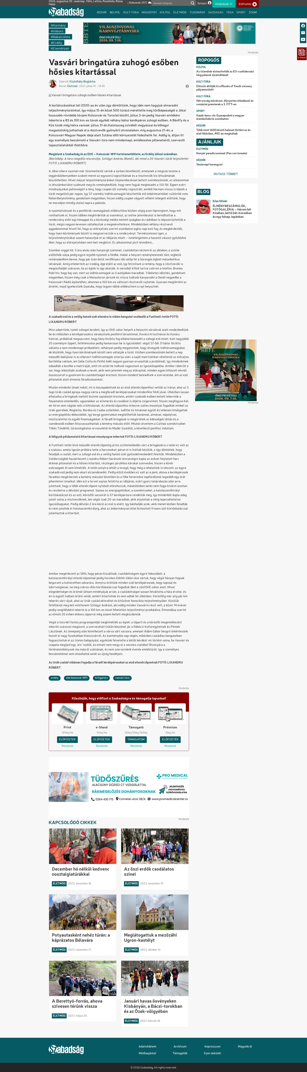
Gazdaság (215, 12)
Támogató (136, 727)
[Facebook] (303, 26)
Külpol (165, 12)
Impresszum (212, 1046)
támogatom (136, 739)
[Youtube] (303, 39)
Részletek (67, 746)
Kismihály (76, 81)
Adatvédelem (147, 1046)
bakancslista (61, 37)
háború (58, 31)
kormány (59, 25)
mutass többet (226, 174)
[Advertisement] (119, 544)
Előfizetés (245, 4)
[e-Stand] (302, 53)
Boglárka (89, 81)
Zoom (253, 12)
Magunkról (245, 1046)
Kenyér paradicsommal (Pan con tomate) (221, 153)
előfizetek (67, 739)
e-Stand (102, 727)
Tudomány (197, 12)
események (61, 48)
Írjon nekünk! (212, 1053)
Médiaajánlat (147, 1053)
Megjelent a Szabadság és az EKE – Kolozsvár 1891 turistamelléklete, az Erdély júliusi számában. (113, 154)
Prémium (170, 727)
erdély (57, 42)
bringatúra (101, 678)
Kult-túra (131, 12)
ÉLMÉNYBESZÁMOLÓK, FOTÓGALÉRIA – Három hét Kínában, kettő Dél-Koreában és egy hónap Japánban (232, 211)
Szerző (63, 81)
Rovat (62, 86)
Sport (241, 12)
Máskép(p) (149, 12)
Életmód (180, 12)
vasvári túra (122, 678)
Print (67, 727)
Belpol (115, 12)
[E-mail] (303, 32)
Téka (229, 12)
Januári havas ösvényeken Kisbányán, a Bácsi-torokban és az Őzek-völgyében (153, 1006)
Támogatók (180, 1053)
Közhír (102, 12)
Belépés (202, 3)
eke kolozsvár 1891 (76, 678)
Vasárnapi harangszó (209, 164)
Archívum (180, 1046)
